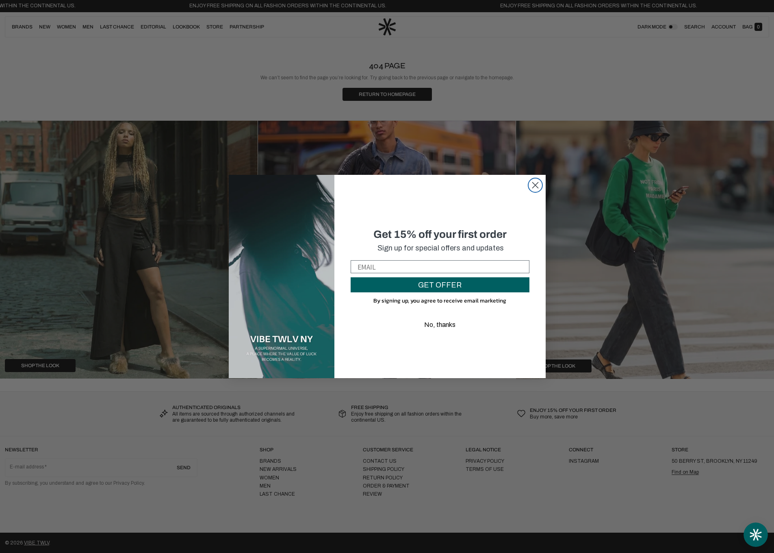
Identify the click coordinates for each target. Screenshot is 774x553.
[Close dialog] (535, 185)
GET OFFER (440, 285)
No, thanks (439, 324)
